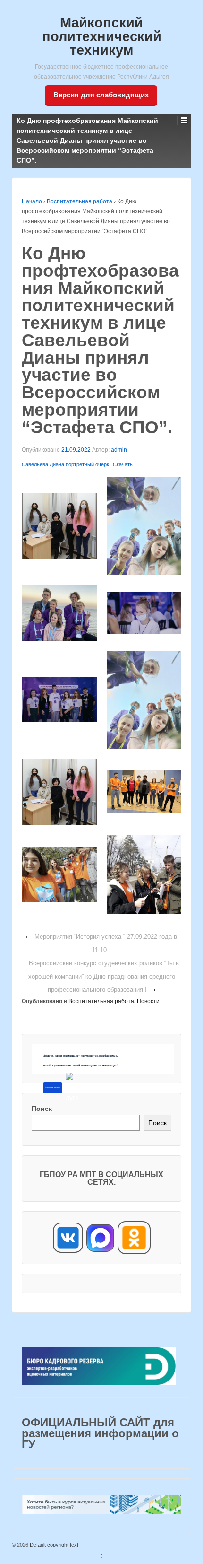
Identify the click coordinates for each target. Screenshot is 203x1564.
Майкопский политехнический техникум (101, 36)
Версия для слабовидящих (101, 95)
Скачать (123, 464)
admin (119, 449)
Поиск (42, 1108)
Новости (148, 1001)
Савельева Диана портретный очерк (65, 464)
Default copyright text (53, 1544)
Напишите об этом (52, 1088)
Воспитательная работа (79, 201)
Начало (32, 201)
